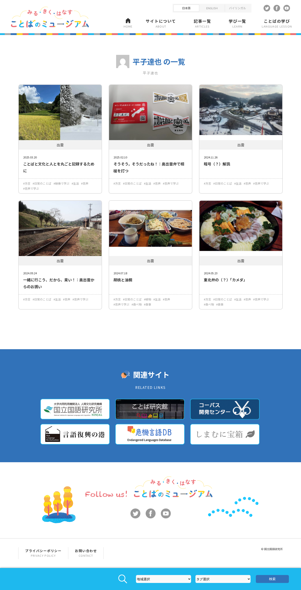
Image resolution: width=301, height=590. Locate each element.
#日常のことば (42, 183)
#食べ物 (137, 304)
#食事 (147, 304)
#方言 (26, 183)
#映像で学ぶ (61, 183)
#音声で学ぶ (31, 188)
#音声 (84, 183)
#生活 (75, 183)
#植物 (147, 299)
